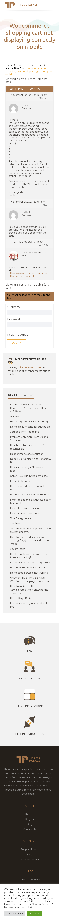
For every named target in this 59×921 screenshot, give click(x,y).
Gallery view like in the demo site (29, 475)
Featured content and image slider (30, 562)
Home (9, 65)
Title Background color (23, 518)
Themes (29, 814)
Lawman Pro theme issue (25, 513)
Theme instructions (29, 706)
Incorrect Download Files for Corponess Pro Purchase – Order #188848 (29, 408)
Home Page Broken (21, 598)
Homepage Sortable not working (29, 572)
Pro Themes (36, 65)
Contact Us (29, 829)
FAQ (29, 854)
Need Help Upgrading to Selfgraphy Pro (30, 460)
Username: (14, 307)
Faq (29, 650)
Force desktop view (21, 481)
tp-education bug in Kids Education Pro (30, 605)
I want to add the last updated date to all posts (30, 501)
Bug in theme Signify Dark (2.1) (28, 567)
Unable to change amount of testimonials (26, 447)
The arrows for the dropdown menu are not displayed (30, 530)
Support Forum (29, 678)
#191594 (43, 245)
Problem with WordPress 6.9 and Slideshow (29, 438)
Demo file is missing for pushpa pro (30, 426)
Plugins (29, 819)
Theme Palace (28, 5)
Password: (13, 319)
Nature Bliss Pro (14, 68)
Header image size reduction (26, 453)
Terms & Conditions (31, 879)
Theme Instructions (29, 859)
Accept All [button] (34, 913)
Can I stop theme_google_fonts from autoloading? (28, 556)
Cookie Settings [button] (14, 913)
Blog (29, 824)
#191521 (44, 204)
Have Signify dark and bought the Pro (29, 488)
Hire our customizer (29, 367)
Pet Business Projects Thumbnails (29, 494)
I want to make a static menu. (27, 508)
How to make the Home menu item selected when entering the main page (29, 590)
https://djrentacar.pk (22, 276)
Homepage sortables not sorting (29, 421)
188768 (14, 416)
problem (15, 523)
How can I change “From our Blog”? (26, 469)
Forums (20, 65)
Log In (16, 342)
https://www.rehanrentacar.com (29, 273)
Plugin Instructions (29, 734)
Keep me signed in (19, 334)
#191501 (43, 97)
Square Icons (17, 548)
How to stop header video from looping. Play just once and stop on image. (30, 540)
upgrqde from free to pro (24, 431)
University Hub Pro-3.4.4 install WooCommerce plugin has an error (30, 579)
